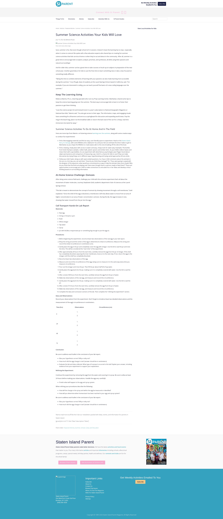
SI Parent (97, 4)
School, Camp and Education (90, 428)
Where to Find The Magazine (94, 490)
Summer (77, 428)
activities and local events (117, 447)
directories (103, 450)
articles (86, 450)
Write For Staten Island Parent (94, 492)
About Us (88, 484)
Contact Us (88, 486)
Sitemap (88, 499)
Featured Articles (69, 428)
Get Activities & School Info (92, 462)
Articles (62, 28)
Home (57, 28)
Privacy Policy (89, 496)
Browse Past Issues (67, 462)
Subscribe (162, 4)
